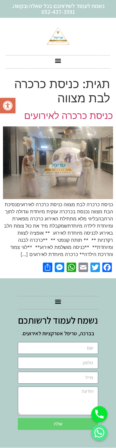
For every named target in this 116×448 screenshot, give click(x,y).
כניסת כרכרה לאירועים (68, 115)
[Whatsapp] (99, 433)
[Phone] (99, 414)
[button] (7, 105)
